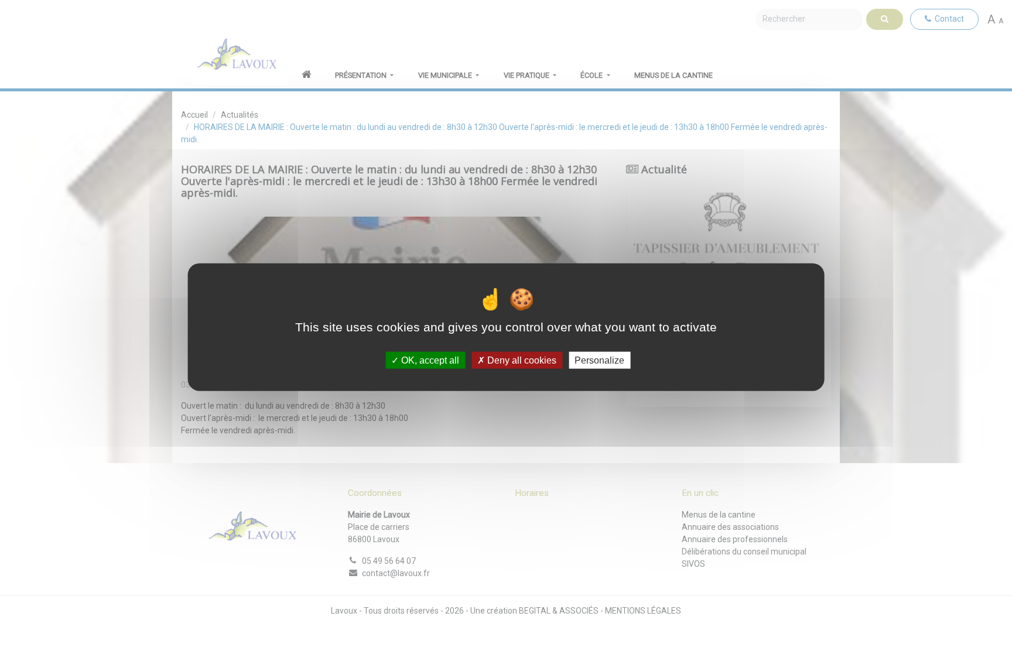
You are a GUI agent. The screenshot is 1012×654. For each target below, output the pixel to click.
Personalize (599, 360)
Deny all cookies (520, 360)
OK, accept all (429, 360)
